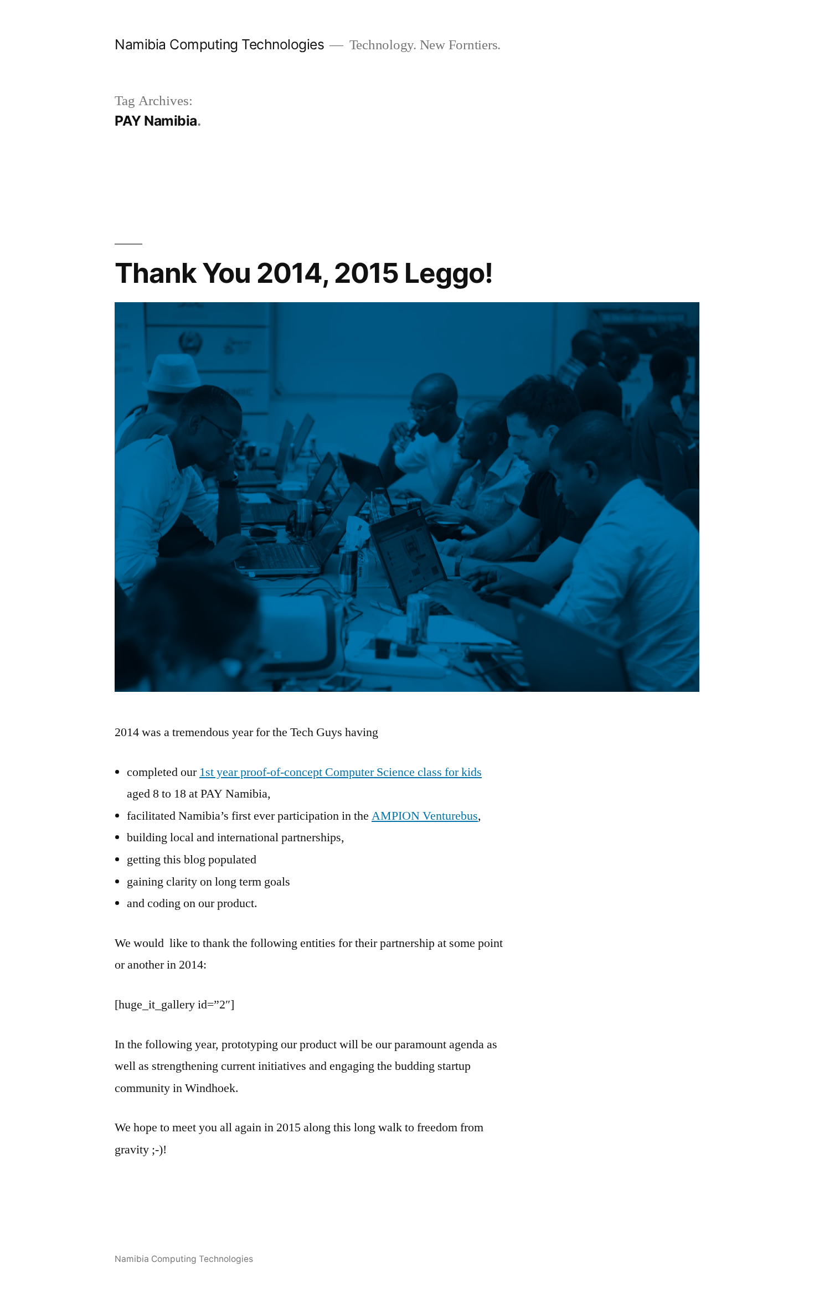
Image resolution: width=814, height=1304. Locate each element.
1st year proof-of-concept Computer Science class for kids (340, 772)
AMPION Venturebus (425, 816)
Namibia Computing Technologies (219, 44)
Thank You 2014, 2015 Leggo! (304, 272)
